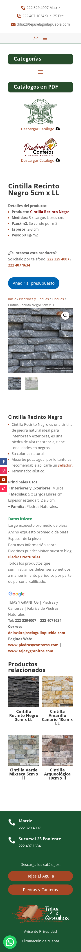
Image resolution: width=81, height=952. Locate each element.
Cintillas (58, 299)
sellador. (65, 465)
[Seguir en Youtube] (3, 479)
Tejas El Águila (40, 876)
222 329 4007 (58, 259)
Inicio (12, 299)
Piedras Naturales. (24, 557)
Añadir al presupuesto (34, 283)
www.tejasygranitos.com (30, 650)
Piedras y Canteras (40, 889)
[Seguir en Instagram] (3, 470)
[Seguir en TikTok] (3, 488)
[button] (65, 316)
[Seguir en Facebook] (3, 461)
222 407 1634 (19, 265)
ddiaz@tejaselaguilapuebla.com (36, 632)
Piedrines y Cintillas (34, 299)
